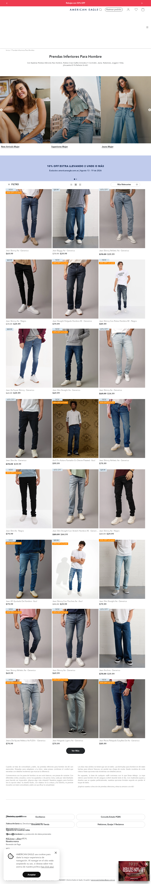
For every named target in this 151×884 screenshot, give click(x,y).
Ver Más (75, 751)
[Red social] (7, 834)
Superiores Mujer (59, 147)
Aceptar (32, 874)
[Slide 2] (76, 179)
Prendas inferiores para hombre (23, 50)
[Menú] (147, 27)
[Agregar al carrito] (9, 245)
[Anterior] (1, 110)
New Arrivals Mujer (10, 147)
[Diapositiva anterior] (7, 3)
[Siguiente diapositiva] (142, 3)
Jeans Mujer (107, 147)
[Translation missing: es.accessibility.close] (56, 852)
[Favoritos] (136, 9)
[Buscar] (100, 9)
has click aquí (47, 867)
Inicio (8, 50)
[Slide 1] (74, 179)
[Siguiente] (149, 110)
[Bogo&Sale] (134, 871)
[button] (125, 184)
